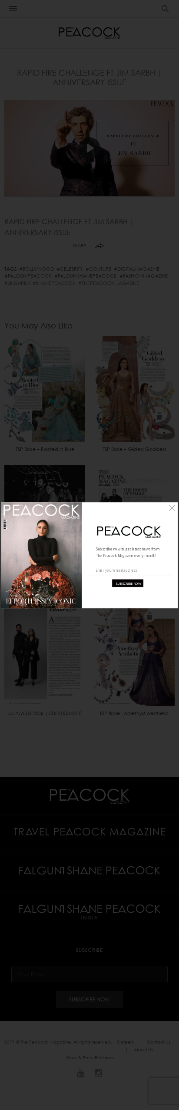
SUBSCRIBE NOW (128, 583)
